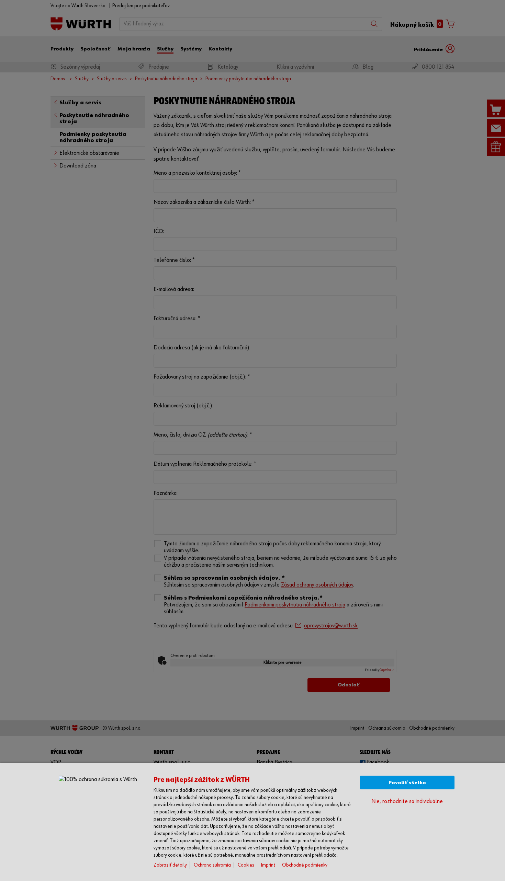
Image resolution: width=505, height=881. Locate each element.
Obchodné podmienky (304, 865)
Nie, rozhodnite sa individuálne (407, 801)
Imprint (268, 865)
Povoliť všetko (407, 782)
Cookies (246, 865)
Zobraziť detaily (170, 865)
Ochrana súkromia (212, 865)
